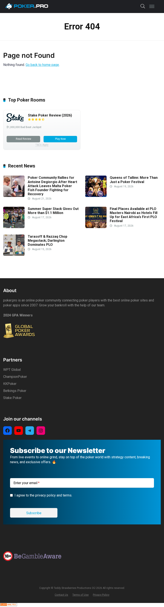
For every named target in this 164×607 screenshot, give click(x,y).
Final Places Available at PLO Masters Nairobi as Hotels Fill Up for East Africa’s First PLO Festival (133, 215)
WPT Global (12, 370)
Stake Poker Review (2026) (50, 115)
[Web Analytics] (8, 605)
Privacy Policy (101, 594)
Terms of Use (80, 594)
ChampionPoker (15, 377)
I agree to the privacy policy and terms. (43, 495)
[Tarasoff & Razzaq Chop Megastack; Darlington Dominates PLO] (14, 255)
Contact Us (61, 594)
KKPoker (9, 384)
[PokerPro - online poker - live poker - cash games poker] (26, 6)
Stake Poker (12, 398)
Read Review (23, 138)
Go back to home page (42, 65)
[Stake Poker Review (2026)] (15, 121)
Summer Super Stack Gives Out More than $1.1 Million (53, 211)
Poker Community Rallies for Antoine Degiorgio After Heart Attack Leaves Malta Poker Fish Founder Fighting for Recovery (52, 186)
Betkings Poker (14, 391)
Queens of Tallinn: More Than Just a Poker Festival (134, 180)
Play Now (60, 138)
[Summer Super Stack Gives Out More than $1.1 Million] (14, 227)
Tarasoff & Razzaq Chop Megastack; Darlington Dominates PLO (47, 240)
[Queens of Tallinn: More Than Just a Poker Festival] (96, 196)
